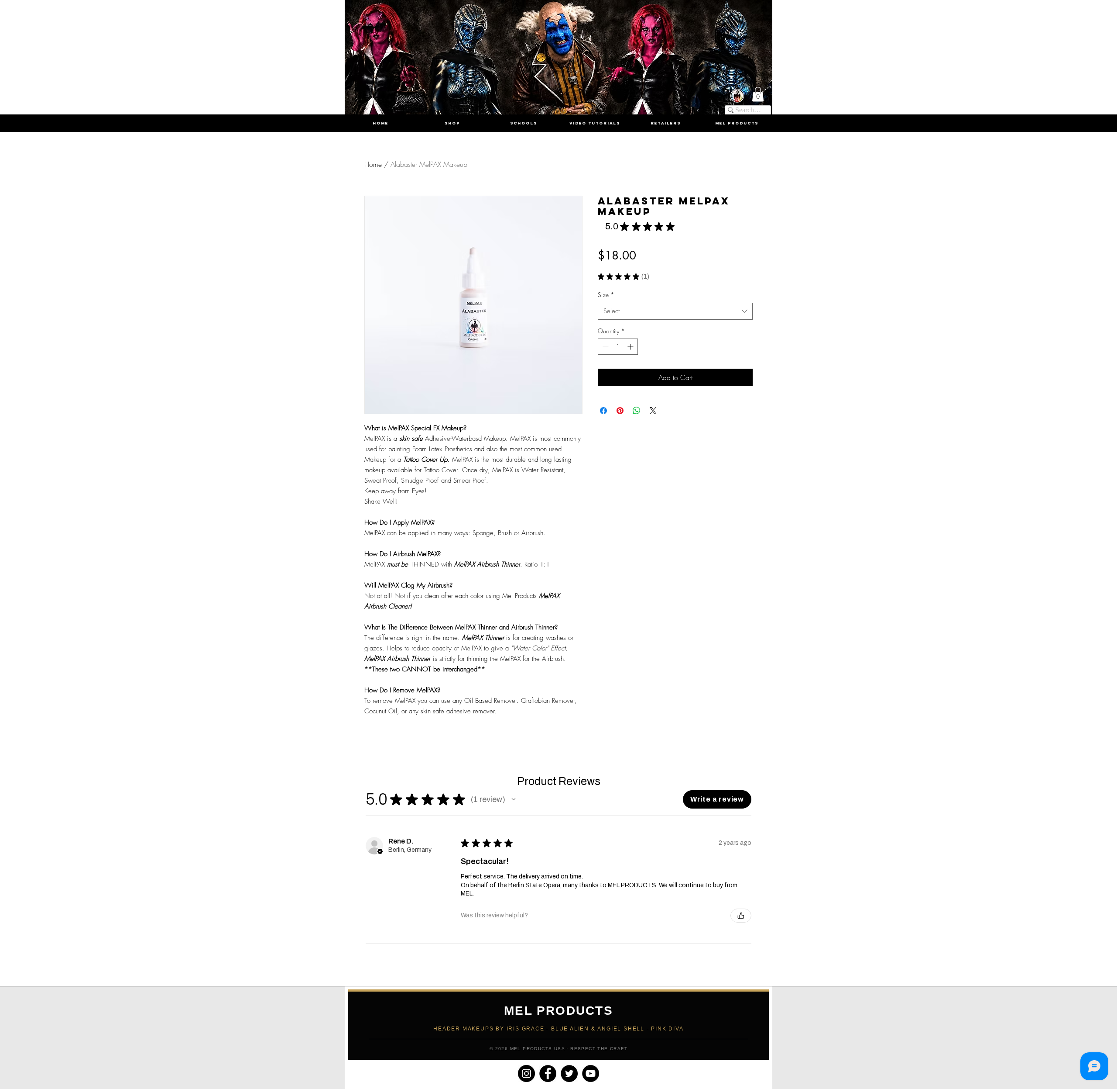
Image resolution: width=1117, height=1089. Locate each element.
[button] (758, 94)
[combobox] (675, 311)
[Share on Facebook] (603, 410)
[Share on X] (653, 410)
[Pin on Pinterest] (620, 410)
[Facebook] (547, 1073)
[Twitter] (569, 1073)
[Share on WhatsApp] (636, 410)
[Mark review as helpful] (740, 916)
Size (606, 294)
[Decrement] (604, 346)
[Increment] (631, 346)
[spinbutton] (618, 346)
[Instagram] (526, 1073)
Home (373, 164)
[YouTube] (590, 1073)
